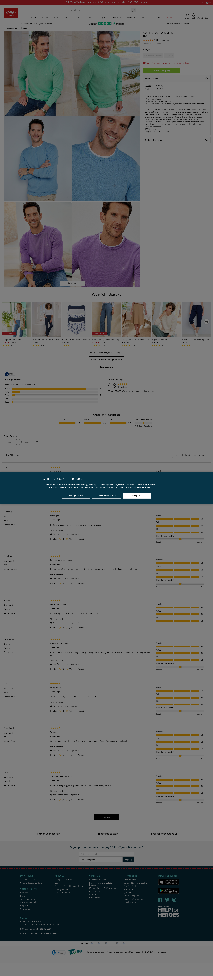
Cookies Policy (143, 487)
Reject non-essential (106, 495)
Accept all (136, 495)
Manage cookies (76, 495)
